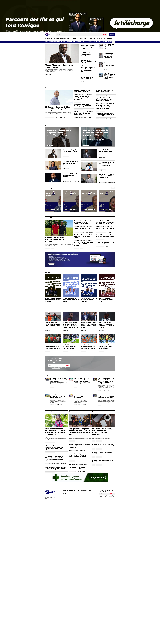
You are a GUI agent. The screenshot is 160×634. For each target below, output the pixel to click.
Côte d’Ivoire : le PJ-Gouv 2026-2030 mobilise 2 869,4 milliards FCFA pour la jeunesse (83, 113)
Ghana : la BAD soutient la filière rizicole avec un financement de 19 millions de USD (105, 115)
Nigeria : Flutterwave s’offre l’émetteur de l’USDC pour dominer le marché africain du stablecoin (105, 222)
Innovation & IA (103, 232)
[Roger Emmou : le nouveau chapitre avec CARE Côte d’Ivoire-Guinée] (101, 55)
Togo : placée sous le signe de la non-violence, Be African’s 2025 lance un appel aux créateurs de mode (79, 431)
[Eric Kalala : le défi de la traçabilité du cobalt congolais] (53, 177)
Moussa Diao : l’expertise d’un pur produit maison (59, 66)
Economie (47, 117)
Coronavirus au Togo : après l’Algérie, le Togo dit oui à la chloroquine (81, 396)
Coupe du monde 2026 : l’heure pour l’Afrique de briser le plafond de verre (52, 346)
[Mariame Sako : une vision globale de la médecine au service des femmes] (101, 46)
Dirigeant (46, 74)
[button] (45, 39)
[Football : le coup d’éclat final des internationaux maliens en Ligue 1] (71, 338)
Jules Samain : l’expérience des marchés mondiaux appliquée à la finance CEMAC (88, 69)
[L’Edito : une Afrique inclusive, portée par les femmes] (107, 285)
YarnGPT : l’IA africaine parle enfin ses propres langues (105, 229)
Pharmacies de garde (86, 490)
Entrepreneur (101, 169)
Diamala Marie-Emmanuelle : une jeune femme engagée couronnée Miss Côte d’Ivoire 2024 (79, 446)
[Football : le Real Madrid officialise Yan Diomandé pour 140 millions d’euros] (53, 316)
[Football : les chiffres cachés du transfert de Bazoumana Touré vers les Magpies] (107, 316)
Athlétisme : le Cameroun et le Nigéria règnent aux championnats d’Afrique (88, 346)
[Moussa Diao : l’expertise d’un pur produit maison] (62, 53)
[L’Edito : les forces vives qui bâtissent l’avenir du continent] (89, 285)
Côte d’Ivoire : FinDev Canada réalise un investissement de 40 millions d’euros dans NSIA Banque (83, 106)
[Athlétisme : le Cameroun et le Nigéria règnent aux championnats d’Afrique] (89, 338)
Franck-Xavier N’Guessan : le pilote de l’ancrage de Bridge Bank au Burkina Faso (88, 77)
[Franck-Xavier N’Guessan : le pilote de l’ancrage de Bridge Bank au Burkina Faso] (89, 153)
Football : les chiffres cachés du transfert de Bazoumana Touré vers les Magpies (106, 325)
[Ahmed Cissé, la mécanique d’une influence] (53, 201)
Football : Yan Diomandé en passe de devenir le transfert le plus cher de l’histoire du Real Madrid (70, 325)
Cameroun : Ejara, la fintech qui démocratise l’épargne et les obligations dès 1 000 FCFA (82, 222)
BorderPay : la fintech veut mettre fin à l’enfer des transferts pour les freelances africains (105, 242)
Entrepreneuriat (48, 248)
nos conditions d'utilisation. (56, 368)
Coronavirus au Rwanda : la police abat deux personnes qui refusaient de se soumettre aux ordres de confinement (106, 397)
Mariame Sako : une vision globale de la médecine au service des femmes (109, 46)
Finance (80, 94)
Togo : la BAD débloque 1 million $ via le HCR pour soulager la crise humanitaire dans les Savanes (104, 99)
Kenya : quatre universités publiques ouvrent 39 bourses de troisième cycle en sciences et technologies (55, 431)
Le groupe (70, 490)
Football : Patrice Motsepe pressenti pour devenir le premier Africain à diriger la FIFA (88, 325)
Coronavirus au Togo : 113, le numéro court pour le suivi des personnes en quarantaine (82, 380)
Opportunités (53, 463)
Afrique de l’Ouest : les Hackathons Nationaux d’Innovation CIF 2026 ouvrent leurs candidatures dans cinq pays (54, 458)
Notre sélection (52, 209)
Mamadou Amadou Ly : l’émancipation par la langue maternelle (88, 62)
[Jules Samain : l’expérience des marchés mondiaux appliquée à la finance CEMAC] (98, 137)
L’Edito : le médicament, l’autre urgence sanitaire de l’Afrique (71, 299)
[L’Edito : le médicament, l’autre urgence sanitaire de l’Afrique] (71, 285)
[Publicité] (80, 16)
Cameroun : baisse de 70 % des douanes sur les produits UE (82, 91)
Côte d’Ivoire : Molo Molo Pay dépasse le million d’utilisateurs (82, 229)
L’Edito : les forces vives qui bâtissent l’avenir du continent (89, 299)
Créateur (64, 168)
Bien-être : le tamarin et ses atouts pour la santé (102, 461)
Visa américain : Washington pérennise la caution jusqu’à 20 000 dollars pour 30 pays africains (105, 107)
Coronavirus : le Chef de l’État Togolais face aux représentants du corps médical (58, 380)
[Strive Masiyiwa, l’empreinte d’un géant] (89, 201)
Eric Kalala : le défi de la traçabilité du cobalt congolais (87, 54)
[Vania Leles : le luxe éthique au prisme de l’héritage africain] (53, 165)
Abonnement (77, 490)
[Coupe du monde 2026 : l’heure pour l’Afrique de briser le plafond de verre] (53, 338)
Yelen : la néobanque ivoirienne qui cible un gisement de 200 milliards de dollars (83, 244)
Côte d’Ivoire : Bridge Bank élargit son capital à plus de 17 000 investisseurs (83, 98)
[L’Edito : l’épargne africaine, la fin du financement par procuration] (53, 285)
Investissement (52, 117)
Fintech (52, 248)
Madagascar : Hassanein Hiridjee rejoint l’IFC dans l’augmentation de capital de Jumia (58, 109)
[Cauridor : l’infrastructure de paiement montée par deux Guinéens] (59, 228)
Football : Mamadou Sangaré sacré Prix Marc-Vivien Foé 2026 (106, 346)
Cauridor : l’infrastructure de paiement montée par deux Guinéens (55, 239)
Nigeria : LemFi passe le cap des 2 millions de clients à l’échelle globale (83, 236)
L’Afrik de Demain (67, 493)
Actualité (46, 330)
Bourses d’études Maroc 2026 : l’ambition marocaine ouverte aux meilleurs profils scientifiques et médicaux (55, 469)
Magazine (65, 490)
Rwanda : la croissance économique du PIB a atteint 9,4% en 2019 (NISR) (57, 396)
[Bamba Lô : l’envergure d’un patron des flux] (71, 201)
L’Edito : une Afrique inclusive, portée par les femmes (106, 299)
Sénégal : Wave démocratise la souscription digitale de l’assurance (105, 235)
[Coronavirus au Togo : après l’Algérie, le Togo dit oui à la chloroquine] (71, 395)
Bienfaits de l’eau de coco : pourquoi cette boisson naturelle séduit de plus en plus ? (103, 445)
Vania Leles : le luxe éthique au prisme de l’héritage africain (88, 47)
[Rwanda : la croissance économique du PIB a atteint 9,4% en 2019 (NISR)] (47, 395)
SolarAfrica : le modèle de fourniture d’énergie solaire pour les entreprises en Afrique (109, 76)
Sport (49, 330)
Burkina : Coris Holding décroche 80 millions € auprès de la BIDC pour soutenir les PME (104, 92)
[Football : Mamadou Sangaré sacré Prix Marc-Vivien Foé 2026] (107, 338)
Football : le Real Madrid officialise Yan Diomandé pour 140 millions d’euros (52, 324)
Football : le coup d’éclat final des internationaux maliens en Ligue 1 (70, 346)
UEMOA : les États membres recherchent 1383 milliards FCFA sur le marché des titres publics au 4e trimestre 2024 (65, 41)
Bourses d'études (47, 463)
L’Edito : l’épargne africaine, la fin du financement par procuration (53, 299)
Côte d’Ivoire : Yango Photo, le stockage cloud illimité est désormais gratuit (101, 41)
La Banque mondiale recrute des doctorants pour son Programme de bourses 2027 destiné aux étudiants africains (54, 448)
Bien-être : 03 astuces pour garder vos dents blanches (102, 453)
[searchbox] (78, 34)
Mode (73, 450)
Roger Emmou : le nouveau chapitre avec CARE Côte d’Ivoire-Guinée (108, 55)
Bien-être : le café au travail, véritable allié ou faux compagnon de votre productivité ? (109, 65)
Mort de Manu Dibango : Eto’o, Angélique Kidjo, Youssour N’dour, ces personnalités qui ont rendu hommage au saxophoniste (106, 381)
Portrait (50, 74)
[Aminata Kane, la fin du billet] (107, 201)
